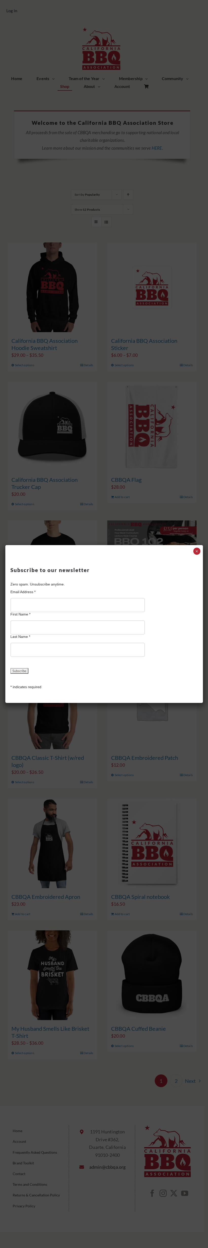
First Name (20, 614)
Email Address (23, 592)
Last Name (20, 637)
